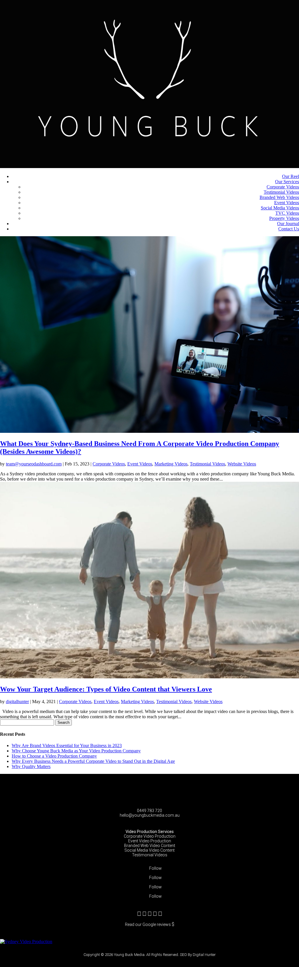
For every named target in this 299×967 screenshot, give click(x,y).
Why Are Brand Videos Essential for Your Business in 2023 (67, 745)
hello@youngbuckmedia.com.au (150, 815)
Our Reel (290, 176)
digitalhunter (17, 701)
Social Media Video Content (149, 850)
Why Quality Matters (31, 766)
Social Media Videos (280, 207)
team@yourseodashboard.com (34, 463)
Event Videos (286, 202)
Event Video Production (149, 841)
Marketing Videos (170, 463)
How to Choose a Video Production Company (54, 756)
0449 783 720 (149, 810)
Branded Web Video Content (149, 845)
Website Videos (241, 463)
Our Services (287, 181)
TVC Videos (287, 213)
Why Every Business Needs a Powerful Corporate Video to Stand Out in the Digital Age (93, 761)
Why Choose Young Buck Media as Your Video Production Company (76, 750)
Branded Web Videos (279, 197)
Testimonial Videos (281, 192)
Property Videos (284, 218)
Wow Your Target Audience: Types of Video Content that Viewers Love (106, 689)
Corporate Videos (283, 186)
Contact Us (288, 228)
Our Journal (288, 223)
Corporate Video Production (149, 836)
